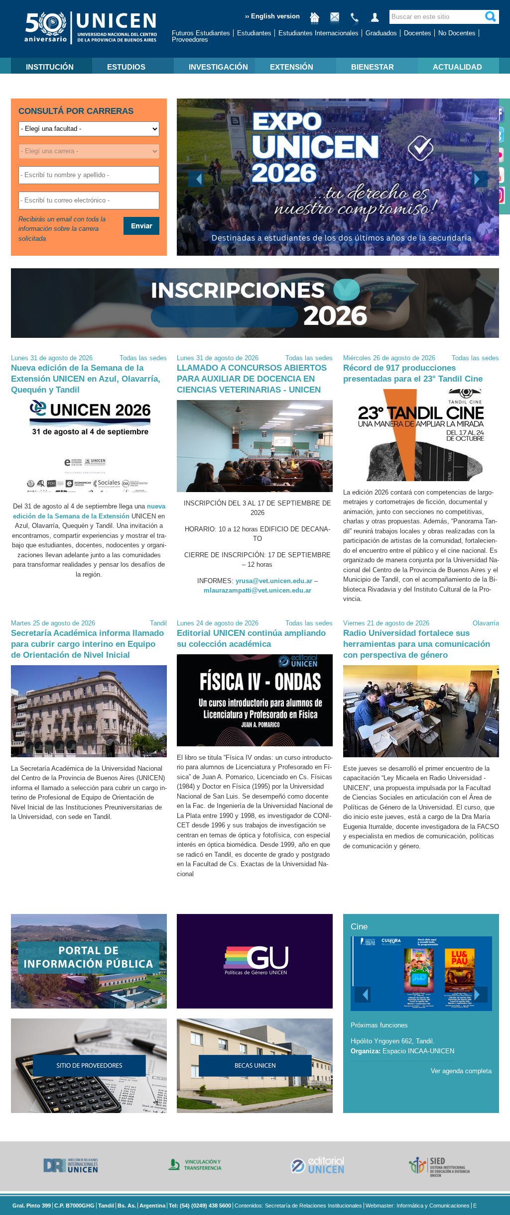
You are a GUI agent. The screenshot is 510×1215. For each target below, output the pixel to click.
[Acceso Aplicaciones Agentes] (375, 21)
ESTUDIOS (126, 67)
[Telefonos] (355, 21)
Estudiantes (254, 33)
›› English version (272, 16)
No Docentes (457, 33)
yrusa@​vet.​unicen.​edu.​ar (274, 581)
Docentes (417, 33)
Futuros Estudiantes (201, 33)
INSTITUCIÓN (50, 67)
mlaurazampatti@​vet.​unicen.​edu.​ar (257, 590)
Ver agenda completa (461, 1071)
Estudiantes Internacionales (318, 33)
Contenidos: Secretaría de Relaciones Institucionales (298, 1206)
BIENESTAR (372, 67)
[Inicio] (315, 21)
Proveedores (190, 39)
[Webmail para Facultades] (335, 21)
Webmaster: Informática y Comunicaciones (418, 1206)
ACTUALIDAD (457, 67)
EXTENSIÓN (291, 67)
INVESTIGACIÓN (218, 67)
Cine (359, 926)
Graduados (381, 33)
